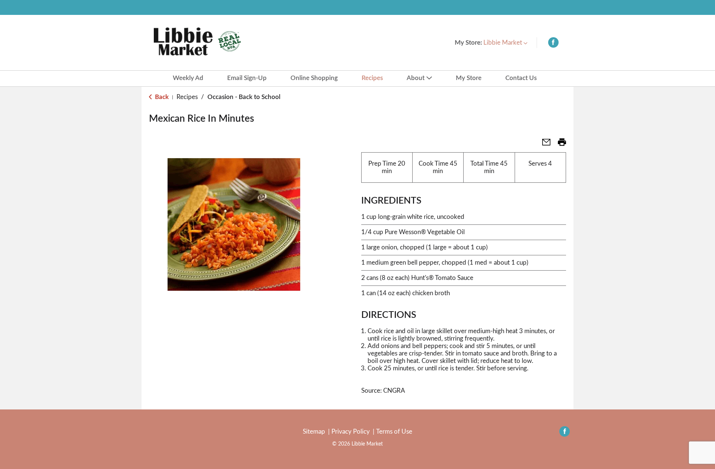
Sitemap (314, 431)
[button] (505, 42)
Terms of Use (394, 431)
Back (161, 97)
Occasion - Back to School (243, 97)
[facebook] (553, 44)
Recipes (187, 97)
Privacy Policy (350, 431)
